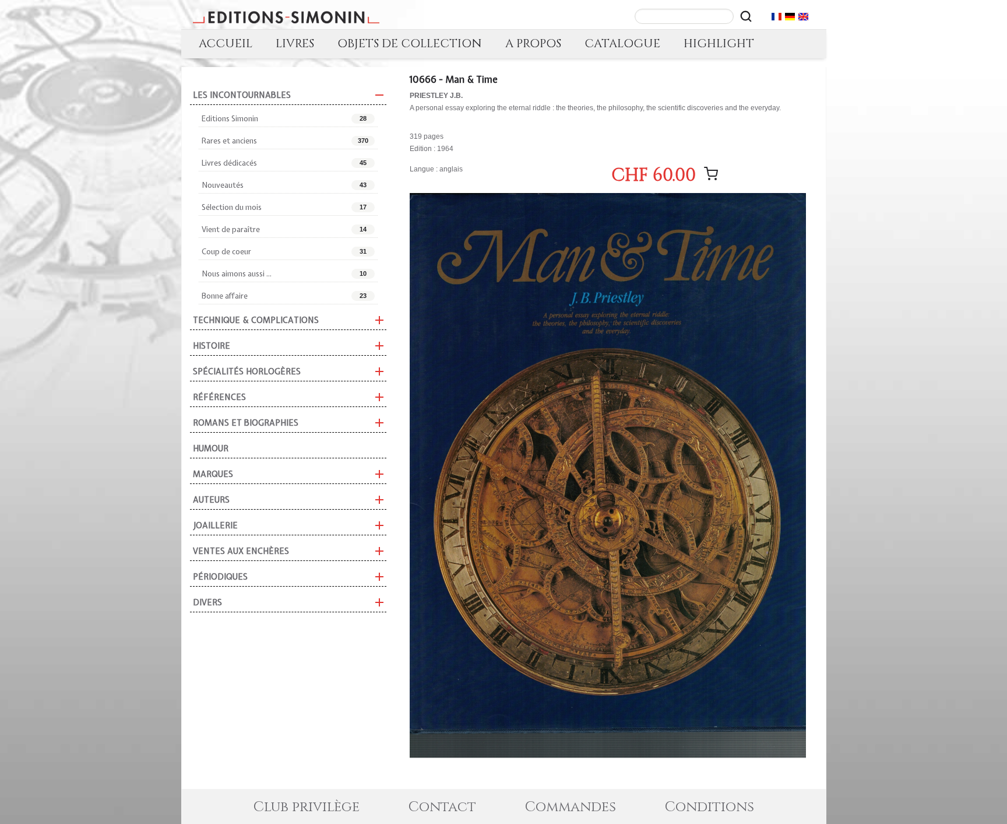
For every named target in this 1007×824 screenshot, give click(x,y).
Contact (442, 807)
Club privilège (306, 807)
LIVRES (295, 43)
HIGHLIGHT (719, 43)
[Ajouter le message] (710, 173)
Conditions (709, 807)
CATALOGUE (622, 43)
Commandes (570, 807)
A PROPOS (533, 43)
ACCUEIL (225, 43)
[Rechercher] (746, 16)
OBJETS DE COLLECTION (409, 43)
